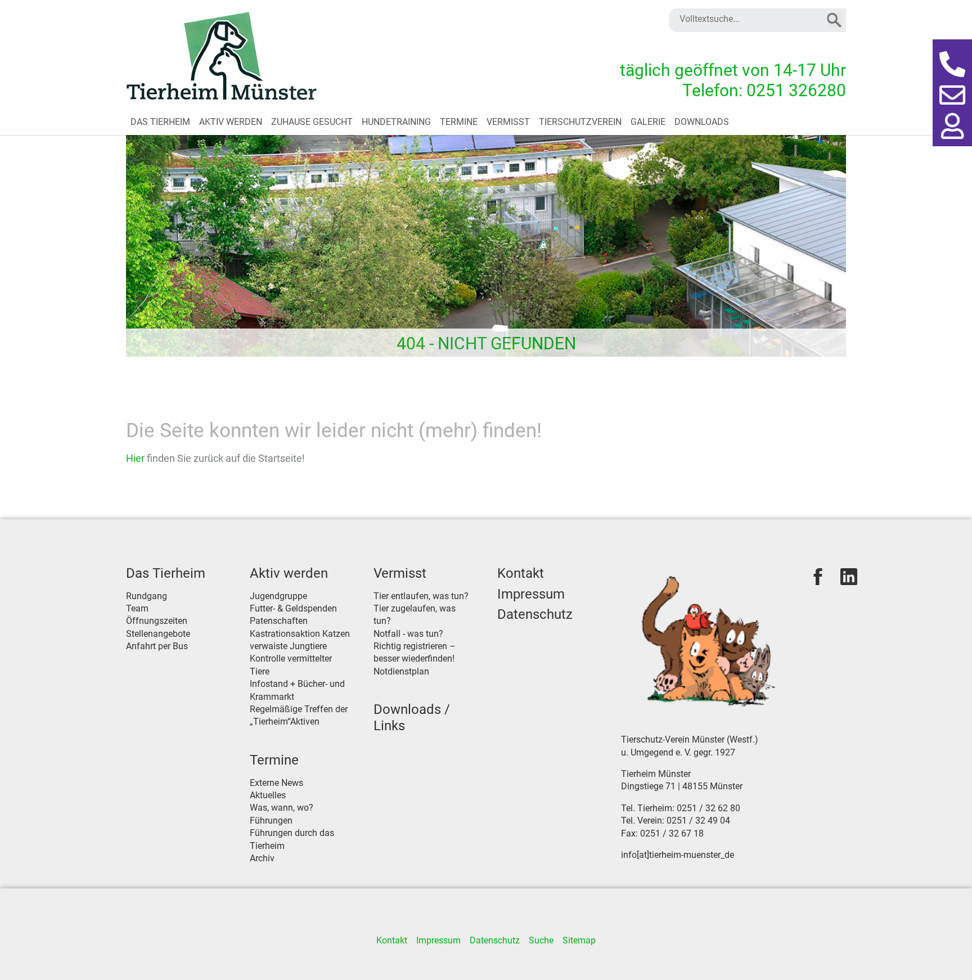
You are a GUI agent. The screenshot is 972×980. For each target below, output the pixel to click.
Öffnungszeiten (156, 620)
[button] (952, 65)
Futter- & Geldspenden (293, 608)
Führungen (271, 820)
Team (137, 608)
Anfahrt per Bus (157, 646)
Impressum (531, 594)
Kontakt (520, 573)
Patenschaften (279, 620)
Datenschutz (535, 614)
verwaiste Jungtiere (288, 646)
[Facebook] (818, 576)
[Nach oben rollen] (947, 955)
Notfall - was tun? (408, 633)
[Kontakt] (952, 95)
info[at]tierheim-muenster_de (677, 854)
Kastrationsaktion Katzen (300, 633)
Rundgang (146, 596)
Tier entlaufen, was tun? (421, 596)
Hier (136, 458)
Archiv (262, 858)
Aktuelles (268, 795)
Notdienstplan (401, 671)
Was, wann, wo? (281, 807)
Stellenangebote (158, 633)
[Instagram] (849, 576)
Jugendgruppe (278, 596)
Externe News (276, 782)
